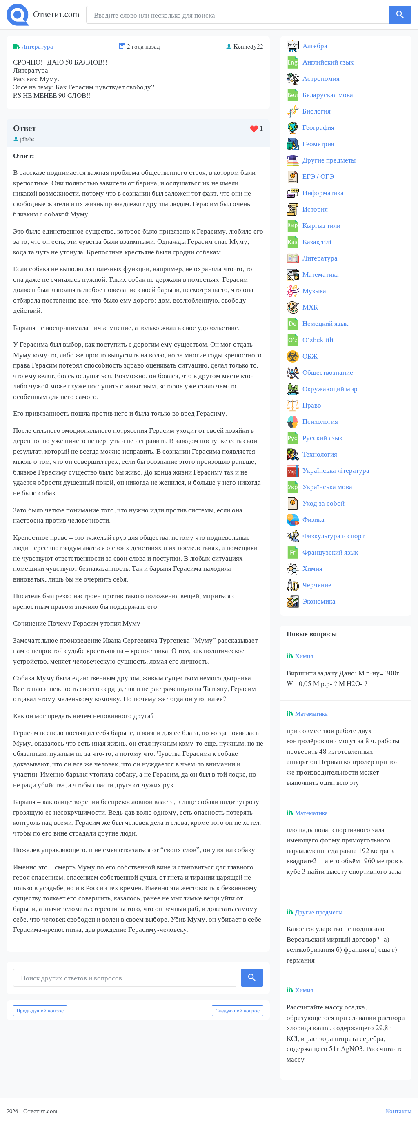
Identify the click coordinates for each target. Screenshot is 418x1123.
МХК (309, 307)
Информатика (322, 192)
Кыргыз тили (320, 225)
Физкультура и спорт (333, 535)
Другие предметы (328, 160)
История (314, 209)
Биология (316, 111)
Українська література (335, 470)
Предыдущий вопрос (40, 1011)
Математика (320, 274)
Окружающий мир (329, 388)
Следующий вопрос (238, 1011)
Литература (37, 46)
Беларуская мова (327, 94)
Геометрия (317, 143)
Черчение (316, 584)
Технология (319, 454)
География (317, 127)
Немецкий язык (324, 323)
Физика (313, 519)
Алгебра (314, 45)
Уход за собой (323, 503)
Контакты (398, 1111)
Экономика (318, 601)
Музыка (313, 290)
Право (311, 405)
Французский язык (329, 552)
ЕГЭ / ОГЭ (317, 176)
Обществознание (327, 372)
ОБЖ (309, 356)
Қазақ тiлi (316, 241)
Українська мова (326, 486)
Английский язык (327, 62)
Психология (319, 421)
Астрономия (320, 78)
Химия (311, 568)
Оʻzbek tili (317, 339)
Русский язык (321, 437)
